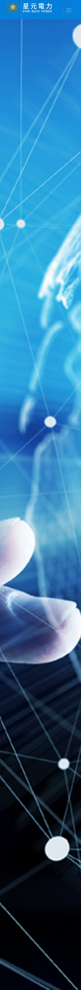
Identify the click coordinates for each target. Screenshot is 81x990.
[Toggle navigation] (69, 10)
